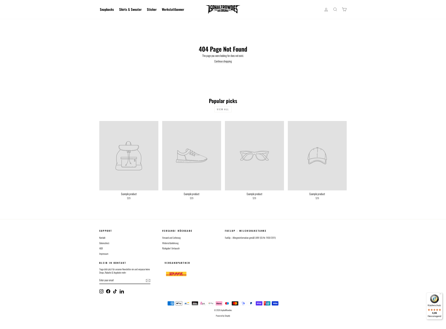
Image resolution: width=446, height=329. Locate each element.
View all (223, 109)
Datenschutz (104, 243)
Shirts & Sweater (130, 9)
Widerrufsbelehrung (170, 243)
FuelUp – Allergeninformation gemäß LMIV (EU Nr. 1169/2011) (250, 237)
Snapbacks (107, 9)
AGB (101, 248)
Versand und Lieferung (171, 237)
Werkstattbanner (173, 9)
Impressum (103, 253)
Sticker (152, 9)
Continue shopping (223, 61)
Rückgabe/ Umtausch (171, 248)
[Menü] (440, 295)
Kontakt (102, 237)
